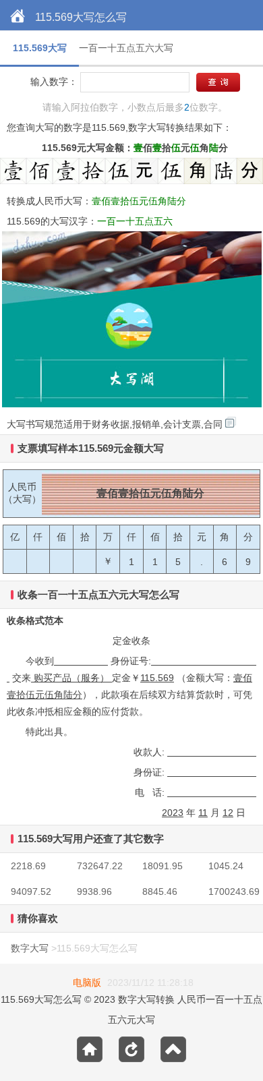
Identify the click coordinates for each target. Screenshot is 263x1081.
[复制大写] (230, 422)
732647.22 (100, 865)
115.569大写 (40, 47)
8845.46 (159, 891)
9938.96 (94, 891)
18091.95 (162, 865)
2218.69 (28, 865)
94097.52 (31, 891)
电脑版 (87, 982)
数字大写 (30, 948)
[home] (17, 16)
